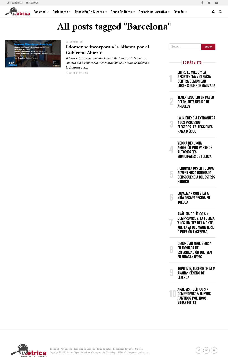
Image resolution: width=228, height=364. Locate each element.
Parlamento (60, 11)
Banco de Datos (121, 11)
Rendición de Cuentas (89, 11)
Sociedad (39, 11)
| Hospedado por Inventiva (138, 352)
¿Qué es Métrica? (15, 2)
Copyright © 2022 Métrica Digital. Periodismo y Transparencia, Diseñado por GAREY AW (88, 352)
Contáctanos (32, 2)
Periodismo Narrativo (153, 11)
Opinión (179, 11)
